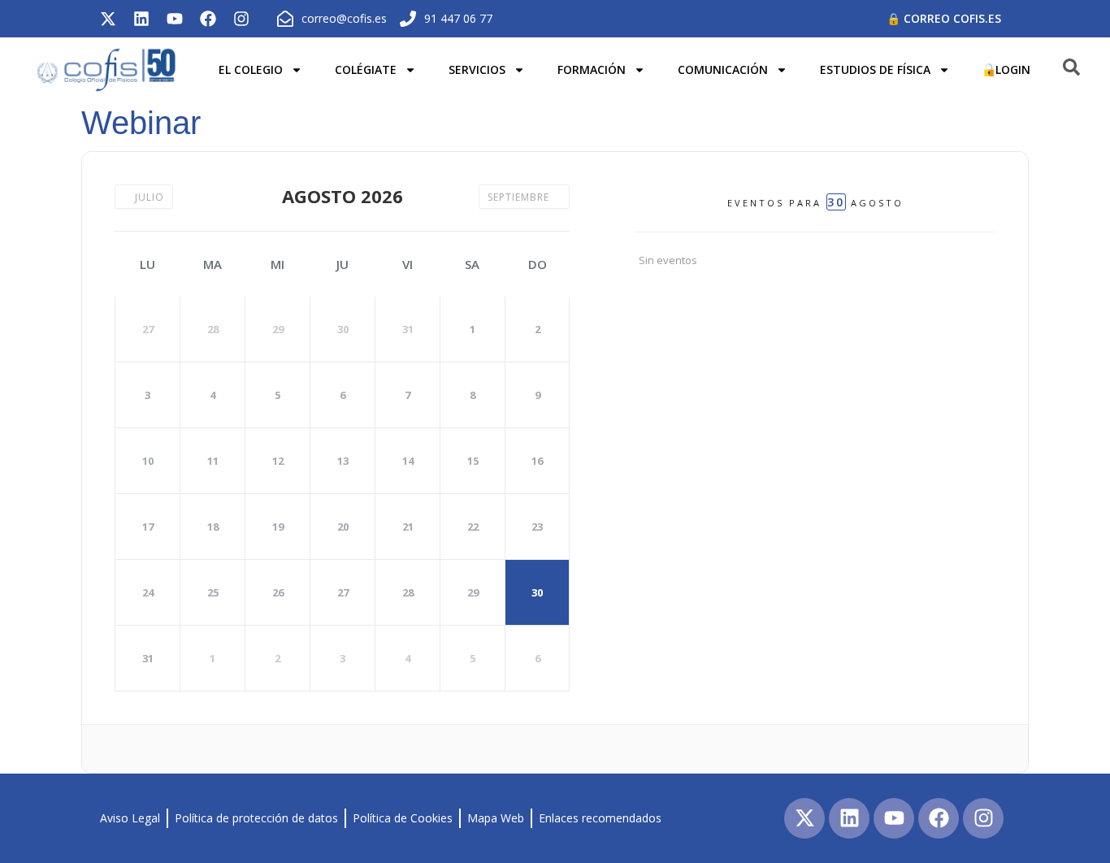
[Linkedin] (141, 18)
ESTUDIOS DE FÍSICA (875, 69)
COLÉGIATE (366, 69)
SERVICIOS (477, 69)
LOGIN (1012, 69)
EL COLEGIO (251, 69)
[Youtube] (174, 18)
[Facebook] (208, 18)
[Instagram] (241, 18)
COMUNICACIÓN (723, 69)
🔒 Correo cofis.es (944, 18)
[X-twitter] (108, 18)
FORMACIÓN (591, 69)
